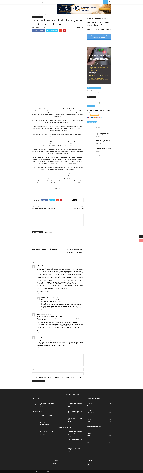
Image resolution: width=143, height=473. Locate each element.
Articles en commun (37, 232)
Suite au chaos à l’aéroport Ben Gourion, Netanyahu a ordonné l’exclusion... (103, 142)
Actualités (36, 2)
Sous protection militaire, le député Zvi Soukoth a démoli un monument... (47, 431)
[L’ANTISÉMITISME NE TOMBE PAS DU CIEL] (91, 150)
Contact (93, 2)
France (88, 421)
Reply (38, 293)
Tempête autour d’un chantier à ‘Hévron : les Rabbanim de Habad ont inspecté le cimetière (40, 249)
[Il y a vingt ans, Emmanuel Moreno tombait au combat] (58, 241)
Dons (64, 2)
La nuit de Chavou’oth (78, 208)
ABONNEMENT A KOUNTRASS (71, 394)
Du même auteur (48, 232)
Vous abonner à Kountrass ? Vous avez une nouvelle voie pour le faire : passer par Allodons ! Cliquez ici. (98, 24)
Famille (49, 2)
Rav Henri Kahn (36, 27)
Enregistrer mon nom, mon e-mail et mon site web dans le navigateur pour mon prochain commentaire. (57, 377)
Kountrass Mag (84, 2)
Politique (89, 419)
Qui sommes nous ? (73, 2)
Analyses (89, 406)
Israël (88, 415)
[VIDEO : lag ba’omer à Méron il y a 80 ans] (35, 405)
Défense (89, 410)
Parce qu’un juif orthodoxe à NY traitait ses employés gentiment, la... (75, 405)
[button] (109, 2)
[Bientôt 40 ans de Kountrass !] (91, 128)
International (90, 408)
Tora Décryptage (39, 16)
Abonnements (57, 2)
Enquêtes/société (91, 412)
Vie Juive (43, 2)
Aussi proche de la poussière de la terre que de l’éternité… (43, 209)
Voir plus (99, 156)
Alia (105, 2)
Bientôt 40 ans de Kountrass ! (102, 126)
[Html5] (88, 464)
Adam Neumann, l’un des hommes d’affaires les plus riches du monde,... (75, 420)
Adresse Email (90, 90)
